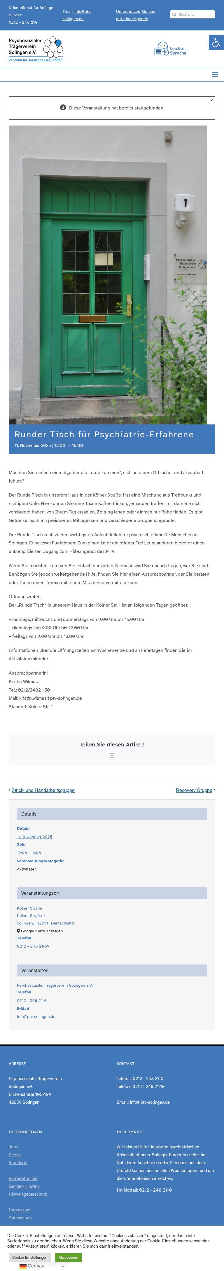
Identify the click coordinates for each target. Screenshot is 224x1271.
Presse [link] (15, 1154)
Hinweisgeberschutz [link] (28, 1194)
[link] (216, 42)
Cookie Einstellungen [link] (29, 1257)
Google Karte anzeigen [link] (42, 931)
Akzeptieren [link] (68, 1257)
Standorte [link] (18, 1162)
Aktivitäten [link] (27, 869)
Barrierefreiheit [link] (23, 1178)
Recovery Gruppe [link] (194, 790)
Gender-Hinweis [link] (24, 1186)
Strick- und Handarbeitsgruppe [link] (43, 790)
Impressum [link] (20, 1210)
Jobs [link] (13, 1147)
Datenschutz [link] (21, 1217)
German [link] (35, 1265)
